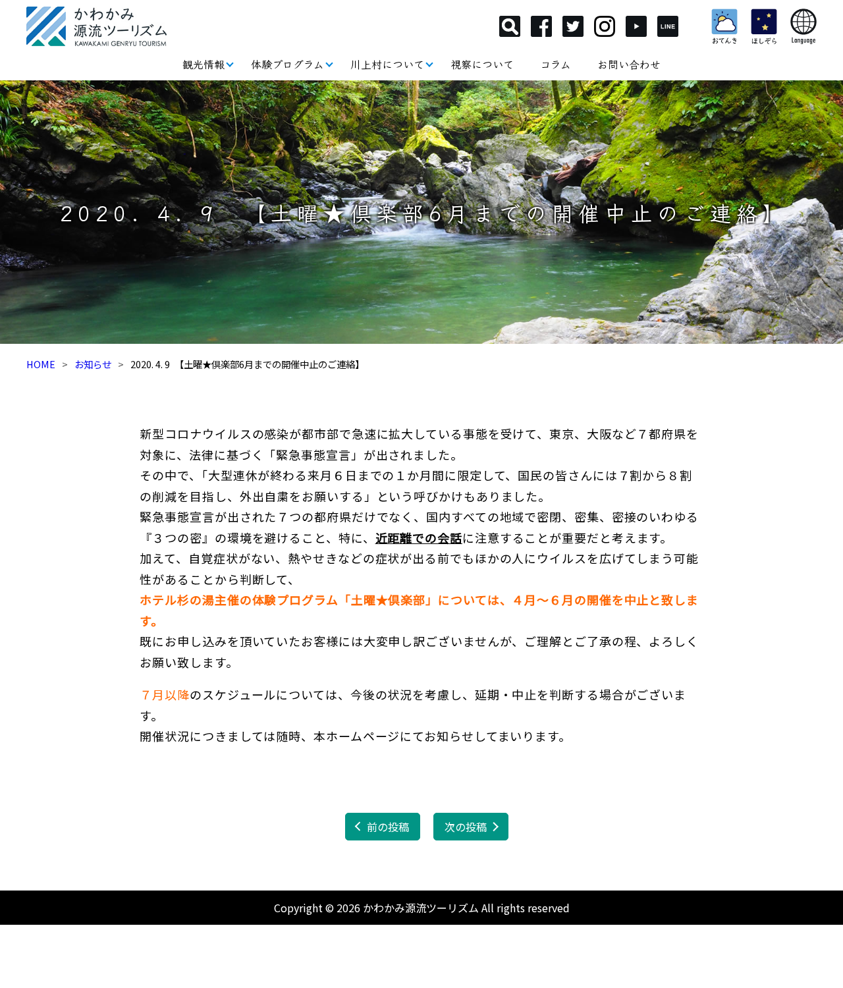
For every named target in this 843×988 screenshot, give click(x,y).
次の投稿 (466, 827)
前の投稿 (388, 827)
